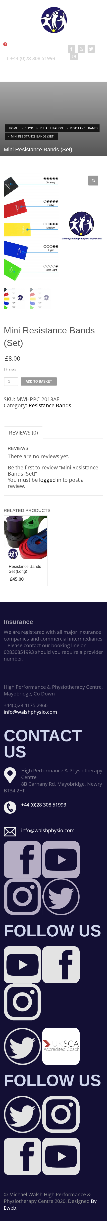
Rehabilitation (51, 128)
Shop (29, 128)
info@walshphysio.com (30, 712)
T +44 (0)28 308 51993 (30, 58)
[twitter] (91, 49)
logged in (50, 479)
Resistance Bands (84, 128)
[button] (93, 180)
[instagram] (74, 56)
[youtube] (81, 49)
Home (13, 128)
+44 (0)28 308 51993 (43, 804)
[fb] (71, 49)
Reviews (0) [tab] (23, 432)
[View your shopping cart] (7, 47)
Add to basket (39, 381)
